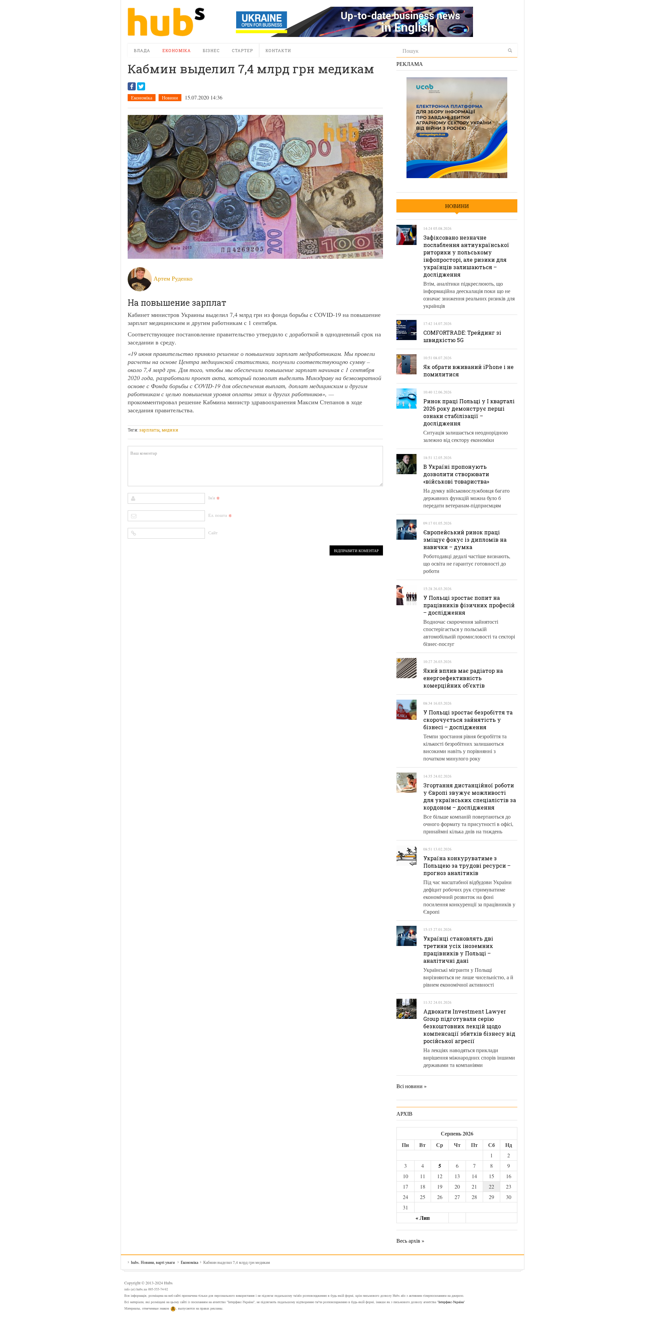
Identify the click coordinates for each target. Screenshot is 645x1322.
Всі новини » (411, 1085)
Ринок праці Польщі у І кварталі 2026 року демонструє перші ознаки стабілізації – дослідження (469, 412)
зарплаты (149, 429)
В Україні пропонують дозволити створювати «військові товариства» (456, 474)
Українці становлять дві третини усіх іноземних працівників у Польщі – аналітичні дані (458, 949)
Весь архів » (410, 1240)
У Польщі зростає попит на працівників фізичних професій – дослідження (469, 605)
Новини (170, 97)
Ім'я (211, 498)
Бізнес (211, 50)
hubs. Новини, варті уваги (166, 22)
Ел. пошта (217, 515)
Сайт (213, 533)
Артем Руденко (173, 278)
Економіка (176, 50)
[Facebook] (132, 86)
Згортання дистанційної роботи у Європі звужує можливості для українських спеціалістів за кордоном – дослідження (469, 796)
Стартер (242, 50)
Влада (142, 50)
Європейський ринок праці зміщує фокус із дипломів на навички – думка (465, 539)
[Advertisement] (250, 421)
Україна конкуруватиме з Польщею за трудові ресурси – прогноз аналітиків (467, 865)
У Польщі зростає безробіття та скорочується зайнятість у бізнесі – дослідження (468, 720)
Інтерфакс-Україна (451, 1301)
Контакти (278, 50)
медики (170, 429)
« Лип (423, 1218)
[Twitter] (141, 86)
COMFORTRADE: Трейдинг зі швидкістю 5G (462, 336)
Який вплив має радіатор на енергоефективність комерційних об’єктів (463, 678)
